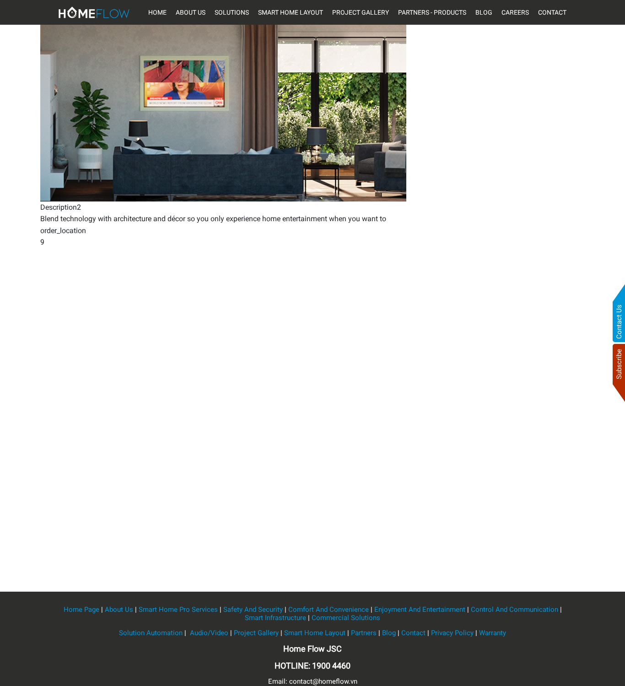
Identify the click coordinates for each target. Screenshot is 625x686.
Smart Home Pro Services (178, 609)
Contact (552, 12)
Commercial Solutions (346, 618)
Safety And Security (253, 609)
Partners (364, 633)
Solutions (232, 12)
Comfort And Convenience (328, 609)
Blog (483, 12)
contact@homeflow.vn (323, 681)
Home (157, 12)
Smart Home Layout (290, 12)
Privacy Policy (452, 633)
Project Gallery (360, 12)
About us (190, 12)
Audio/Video (208, 633)
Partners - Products (432, 12)
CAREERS (515, 12)
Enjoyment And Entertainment (419, 609)
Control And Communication (514, 609)
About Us (119, 609)
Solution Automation (151, 633)
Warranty (492, 633)
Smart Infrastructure (275, 618)
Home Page (81, 609)
